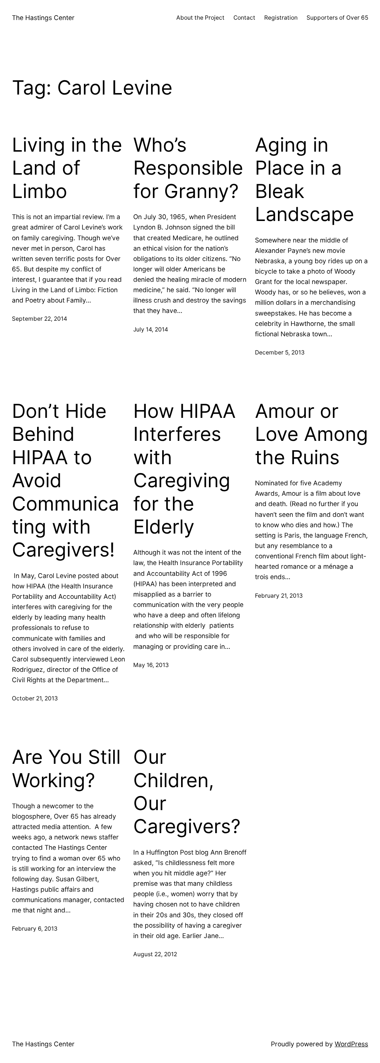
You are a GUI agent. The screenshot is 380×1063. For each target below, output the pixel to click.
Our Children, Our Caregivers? (186, 792)
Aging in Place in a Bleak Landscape (304, 179)
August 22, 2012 (155, 954)
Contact (244, 17)
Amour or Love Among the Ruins (311, 434)
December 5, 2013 (280, 352)
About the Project (200, 17)
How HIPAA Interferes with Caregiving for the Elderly (184, 469)
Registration (281, 17)
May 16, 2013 (151, 664)
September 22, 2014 (39, 318)
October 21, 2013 (35, 698)
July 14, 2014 (150, 329)
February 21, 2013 (279, 595)
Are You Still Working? (66, 769)
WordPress (351, 1044)
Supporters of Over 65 (337, 17)
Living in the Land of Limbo (67, 168)
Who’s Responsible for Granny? (188, 168)
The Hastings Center (43, 18)
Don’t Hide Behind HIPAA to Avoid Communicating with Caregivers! (65, 480)
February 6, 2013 (35, 928)
